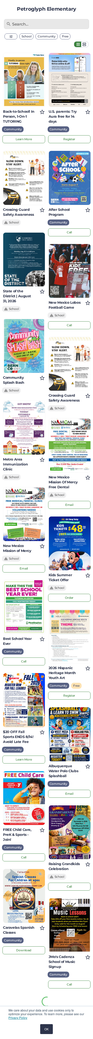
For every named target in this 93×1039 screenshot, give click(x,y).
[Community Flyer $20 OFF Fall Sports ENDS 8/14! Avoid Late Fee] (24, 700)
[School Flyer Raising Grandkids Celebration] (70, 832)
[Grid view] (77, 44)
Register (69, 139)
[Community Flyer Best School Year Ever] (24, 607)
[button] (10, 36)
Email (24, 568)
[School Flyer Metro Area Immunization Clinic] (24, 427)
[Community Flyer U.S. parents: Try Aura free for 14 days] (70, 80)
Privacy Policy (17, 1017)
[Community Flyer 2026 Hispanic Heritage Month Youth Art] (70, 636)
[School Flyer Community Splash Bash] (24, 346)
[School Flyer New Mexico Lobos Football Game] (70, 271)
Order (69, 598)
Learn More (24, 139)
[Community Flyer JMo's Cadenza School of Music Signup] (70, 925)
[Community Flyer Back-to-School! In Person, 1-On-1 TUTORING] (24, 80)
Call (23, 661)
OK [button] (46, 1029)
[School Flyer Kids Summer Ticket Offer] (70, 543)
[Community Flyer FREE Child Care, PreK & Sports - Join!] (24, 798)
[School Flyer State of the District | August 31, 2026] (24, 259)
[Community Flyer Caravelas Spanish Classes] (24, 896)
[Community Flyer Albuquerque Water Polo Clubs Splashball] (70, 734)
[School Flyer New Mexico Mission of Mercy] (24, 514)
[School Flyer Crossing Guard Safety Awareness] (24, 178)
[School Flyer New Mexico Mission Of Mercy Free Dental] (70, 445)
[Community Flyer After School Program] (70, 178)
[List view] (85, 44)
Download (23, 950)
